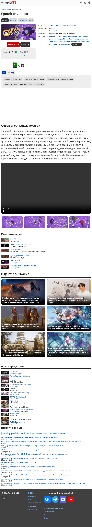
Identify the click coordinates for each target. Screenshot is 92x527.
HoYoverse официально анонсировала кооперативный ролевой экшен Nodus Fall (31, 437)
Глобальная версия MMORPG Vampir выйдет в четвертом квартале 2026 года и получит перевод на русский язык (43, 483)
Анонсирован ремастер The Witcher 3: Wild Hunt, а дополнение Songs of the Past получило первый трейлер (41, 441)
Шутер (63, 25)
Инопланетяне (64, 44)
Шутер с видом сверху (78, 39)
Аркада (59, 39)
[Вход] (89, 2)
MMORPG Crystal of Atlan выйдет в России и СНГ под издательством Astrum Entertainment (68, 328)
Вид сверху (53, 44)
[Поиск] (81, 2)
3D (65, 41)
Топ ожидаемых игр (34, 503)
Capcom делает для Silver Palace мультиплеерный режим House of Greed (28, 467)
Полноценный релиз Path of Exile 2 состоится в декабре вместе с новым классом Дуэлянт (34, 454)
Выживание (71, 25)
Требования (23, 20)
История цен (29, 56)
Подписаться (13, 44)
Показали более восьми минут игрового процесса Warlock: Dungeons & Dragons (30, 458)
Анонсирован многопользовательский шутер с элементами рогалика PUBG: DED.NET (32, 479)
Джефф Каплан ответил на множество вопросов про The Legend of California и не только (21, 326)
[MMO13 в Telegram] (55, 500)
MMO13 (30, 493)
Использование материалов (53, 508)
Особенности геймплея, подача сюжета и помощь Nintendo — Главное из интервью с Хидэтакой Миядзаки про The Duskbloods (22, 300)
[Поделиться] (19, 65)
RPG (57, 25)
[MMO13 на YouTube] (71, 500)
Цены (31, 20)
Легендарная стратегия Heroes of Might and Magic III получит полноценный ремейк (32, 446)
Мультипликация (73, 41)
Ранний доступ (55, 36)
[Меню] (2, 2)
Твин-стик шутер (56, 41)
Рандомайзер (32, 509)
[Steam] (22, 65)
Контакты (47, 515)
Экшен (51, 25)
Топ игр (29, 499)
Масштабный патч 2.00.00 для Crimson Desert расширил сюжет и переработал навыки (33, 433)
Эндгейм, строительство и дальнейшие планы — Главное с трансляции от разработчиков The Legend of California (23, 353)
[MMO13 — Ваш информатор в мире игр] (10, 2)
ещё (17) (76, 44)
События (13, 20)
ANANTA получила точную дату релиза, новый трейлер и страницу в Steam (29, 450)
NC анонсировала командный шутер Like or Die (18, 462)
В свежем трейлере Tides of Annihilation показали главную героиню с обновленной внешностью (36, 475)
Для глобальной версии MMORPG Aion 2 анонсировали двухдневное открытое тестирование (35, 471)
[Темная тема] (85, 2)
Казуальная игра (74, 36)
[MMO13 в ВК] (47, 500)
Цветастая (85, 41)
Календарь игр (32, 506)
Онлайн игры (31, 496)
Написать (25, 44)
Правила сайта (49, 511)
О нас (46, 518)
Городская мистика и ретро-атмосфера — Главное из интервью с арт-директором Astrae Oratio (69, 300)
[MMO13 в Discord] (63, 500)
